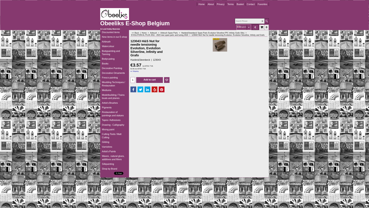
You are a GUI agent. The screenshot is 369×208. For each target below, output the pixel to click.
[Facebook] (133, 89)
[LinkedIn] (147, 89)
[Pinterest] (161, 89)
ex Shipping (134, 71)
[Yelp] (154, 89)
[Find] (266, 21)
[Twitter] (140, 89)
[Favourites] (167, 80)
